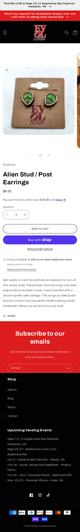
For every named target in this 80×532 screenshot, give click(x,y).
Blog (10, 398)
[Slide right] (48, 155)
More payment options (40, 249)
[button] (5, 32)
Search (12, 389)
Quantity (8, 207)
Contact (12, 416)
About (11, 407)
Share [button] (11, 315)
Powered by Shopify (47, 526)
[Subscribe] (68, 368)
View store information (21, 269)
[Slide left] (32, 155)
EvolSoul (35, 526)
